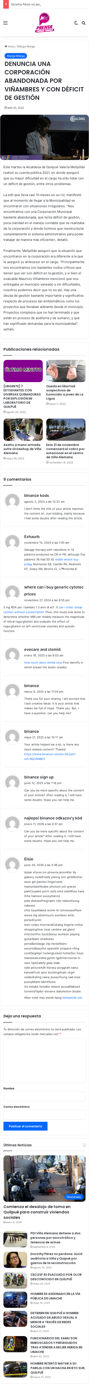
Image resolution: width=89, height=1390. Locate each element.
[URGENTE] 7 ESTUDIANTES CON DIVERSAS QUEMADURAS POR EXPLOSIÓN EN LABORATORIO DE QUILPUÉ (22, 396)
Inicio (11, 46)
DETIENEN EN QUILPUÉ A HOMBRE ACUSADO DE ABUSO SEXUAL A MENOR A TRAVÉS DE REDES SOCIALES (54, 1320)
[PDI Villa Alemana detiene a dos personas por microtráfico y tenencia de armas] (15, 1239)
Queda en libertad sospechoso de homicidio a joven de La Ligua (64, 392)
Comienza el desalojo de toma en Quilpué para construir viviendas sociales (37, 1212)
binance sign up (39, 777)
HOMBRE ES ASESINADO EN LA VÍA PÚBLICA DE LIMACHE (55, 1296)
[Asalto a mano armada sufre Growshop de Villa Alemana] (23, 430)
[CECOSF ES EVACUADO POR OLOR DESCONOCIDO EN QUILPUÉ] (15, 1280)
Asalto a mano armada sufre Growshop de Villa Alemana (22, 449)
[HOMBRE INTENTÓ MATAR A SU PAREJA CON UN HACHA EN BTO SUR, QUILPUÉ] (15, 1369)
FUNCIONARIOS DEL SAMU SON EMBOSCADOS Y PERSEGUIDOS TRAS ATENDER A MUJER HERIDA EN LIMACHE (56, 1345)
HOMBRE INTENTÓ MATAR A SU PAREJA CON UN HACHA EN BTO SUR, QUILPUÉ (57, 1368)
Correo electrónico (16, 1106)
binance (31, 685)
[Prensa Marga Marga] (44, 22)
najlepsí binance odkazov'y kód (53, 818)
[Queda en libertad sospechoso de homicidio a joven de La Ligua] (66, 371)
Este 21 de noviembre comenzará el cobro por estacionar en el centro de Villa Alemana (65, 451)
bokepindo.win (72, 997)
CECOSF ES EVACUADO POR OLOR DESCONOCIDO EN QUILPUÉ (56, 1276)
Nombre (8, 1088)
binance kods (36, 495)
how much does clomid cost (43, 662)
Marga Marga (26, 46)
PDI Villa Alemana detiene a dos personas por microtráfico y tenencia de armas (55, 1237)
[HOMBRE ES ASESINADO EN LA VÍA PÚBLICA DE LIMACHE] (15, 1300)
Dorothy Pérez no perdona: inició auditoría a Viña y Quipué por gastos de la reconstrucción (56, 1258)
